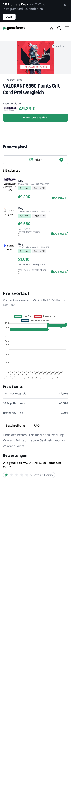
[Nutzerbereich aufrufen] (51, 28)
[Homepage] (14, 28)
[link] (59, 198)
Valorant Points (14, 79)
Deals (9, 16)
